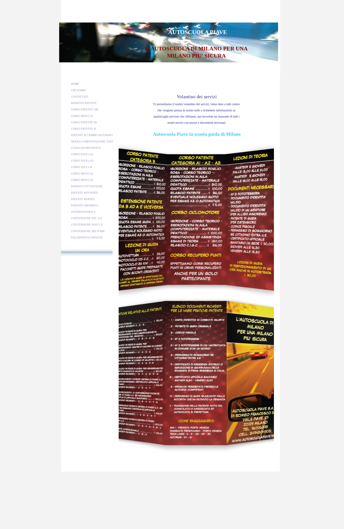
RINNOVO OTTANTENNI (87, 186)
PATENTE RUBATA (83, 199)
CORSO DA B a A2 (82, 154)
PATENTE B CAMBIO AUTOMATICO (93, 135)
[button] (196, 220)
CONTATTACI (79, 96)
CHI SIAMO (78, 90)
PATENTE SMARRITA (84, 205)
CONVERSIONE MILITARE (88, 231)
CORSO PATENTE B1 (84, 122)
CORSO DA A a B (81, 167)
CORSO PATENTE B (83, 128)
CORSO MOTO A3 (82, 180)
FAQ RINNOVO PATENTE (87, 237)
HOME (75, 83)
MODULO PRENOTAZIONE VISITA (93, 141)
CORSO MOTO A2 (82, 173)
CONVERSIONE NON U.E (87, 224)
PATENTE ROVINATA (84, 192)
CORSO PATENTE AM (84, 109)
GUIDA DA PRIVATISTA (86, 147)
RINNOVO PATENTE (84, 103)
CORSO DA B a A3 (82, 160)
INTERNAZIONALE (83, 211)
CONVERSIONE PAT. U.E (86, 218)
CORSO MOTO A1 (82, 116)
